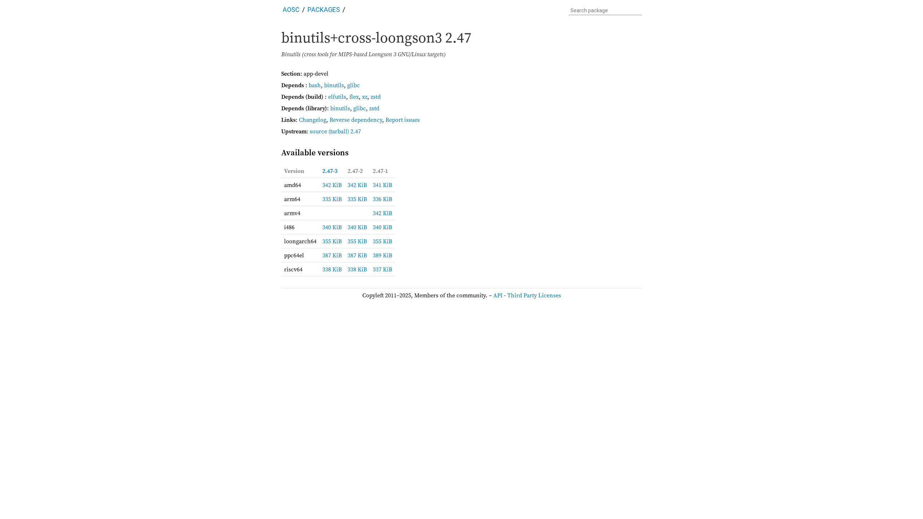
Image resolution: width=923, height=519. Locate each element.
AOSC (291, 9)
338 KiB (332, 269)
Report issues (402, 120)
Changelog (312, 120)
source (318, 131)
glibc (353, 85)
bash (315, 85)
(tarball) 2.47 (344, 131)
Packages (324, 9)
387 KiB (332, 255)
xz (364, 97)
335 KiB (332, 199)
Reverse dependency (356, 120)
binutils (334, 85)
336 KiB (382, 199)
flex (354, 97)
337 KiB (382, 269)
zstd (376, 97)
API (498, 295)
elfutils (337, 97)
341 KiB (382, 185)
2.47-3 (329, 171)
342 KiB (332, 185)
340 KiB (332, 227)
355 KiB (332, 241)
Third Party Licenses (534, 295)
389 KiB (382, 255)
